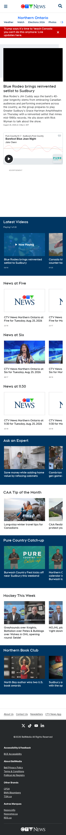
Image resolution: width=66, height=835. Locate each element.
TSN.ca (8, 796)
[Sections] (6, 6)
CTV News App (53, 714)
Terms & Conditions (14, 771)
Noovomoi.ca (11, 813)
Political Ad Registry (14, 775)
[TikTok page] (30, 726)
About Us (8, 714)
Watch (20, 22)
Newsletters (36, 714)
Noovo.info (9, 810)
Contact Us (22, 714)
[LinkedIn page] (43, 726)
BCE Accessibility (13, 754)
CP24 (7, 788)
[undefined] (24, 251)
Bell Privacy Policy (13, 767)
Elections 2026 (36, 22)
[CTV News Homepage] (33, 6)
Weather (8, 22)
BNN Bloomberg (12, 792)
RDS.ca (8, 817)
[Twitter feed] (23, 726)
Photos (52, 22)
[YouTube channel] (36, 726)
